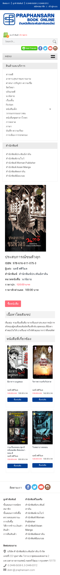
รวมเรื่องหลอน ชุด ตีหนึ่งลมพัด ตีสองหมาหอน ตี (16, 450)
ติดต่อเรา (6, 3)
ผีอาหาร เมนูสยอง (15, 382)
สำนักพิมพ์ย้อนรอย (34, 538)
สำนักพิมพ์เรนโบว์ (34, 513)
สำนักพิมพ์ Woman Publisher (34, 519)
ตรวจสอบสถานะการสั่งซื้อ (11, 519)
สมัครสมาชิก (39, 6)
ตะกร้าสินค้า (18, 35)
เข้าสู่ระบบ (53, 6)
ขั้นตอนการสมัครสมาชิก (12, 506)
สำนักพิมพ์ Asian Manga (33, 527)
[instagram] (55, 48)
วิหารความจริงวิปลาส (41, 382)
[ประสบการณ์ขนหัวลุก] (25, 249)
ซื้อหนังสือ (17, 400)
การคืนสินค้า (9, 534)
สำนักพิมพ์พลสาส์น (35, 534)
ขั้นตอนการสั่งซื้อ (12, 513)
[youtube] (50, 48)
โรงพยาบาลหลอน (40, 447)
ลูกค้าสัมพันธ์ (18, 3)
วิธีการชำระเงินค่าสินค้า (12, 527)
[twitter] (45, 48)
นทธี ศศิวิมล (20, 268)
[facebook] (40, 48)
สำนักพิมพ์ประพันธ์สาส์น (33, 274)
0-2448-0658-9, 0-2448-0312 (37, 3)
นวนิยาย (27, 279)
